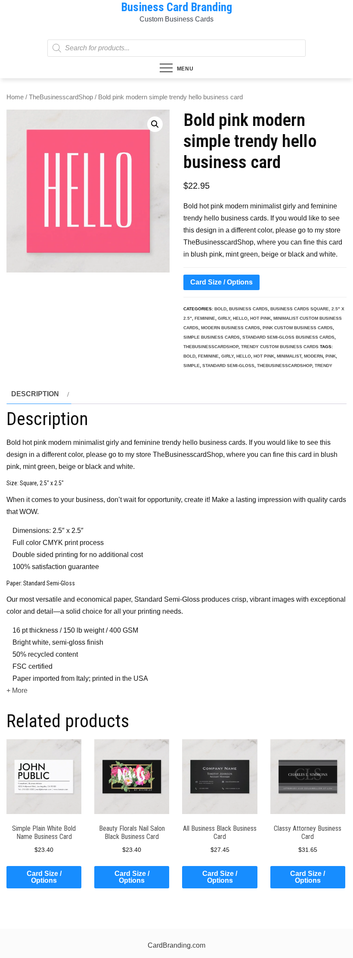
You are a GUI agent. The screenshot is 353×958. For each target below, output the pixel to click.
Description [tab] (35, 394)
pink (330, 356)
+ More (17, 690)
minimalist (289, 356)
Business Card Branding (176, 7)
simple (191, 365)
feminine (205, 318)
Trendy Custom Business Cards (280, 346)
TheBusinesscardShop (61, 97)
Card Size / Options (221, 282)
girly (224, 318)
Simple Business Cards (211, 337)
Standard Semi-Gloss (228, 365)
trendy (323, 365)
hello (240, 318)
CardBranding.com (176, 945)
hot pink (260, 318)
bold (220, 308)
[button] (155, 124)
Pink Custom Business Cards (298, 327)
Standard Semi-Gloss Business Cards (288, 337)
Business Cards (248, 308)
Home (15, 97)
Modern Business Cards (230, 327)
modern (313, 356)
